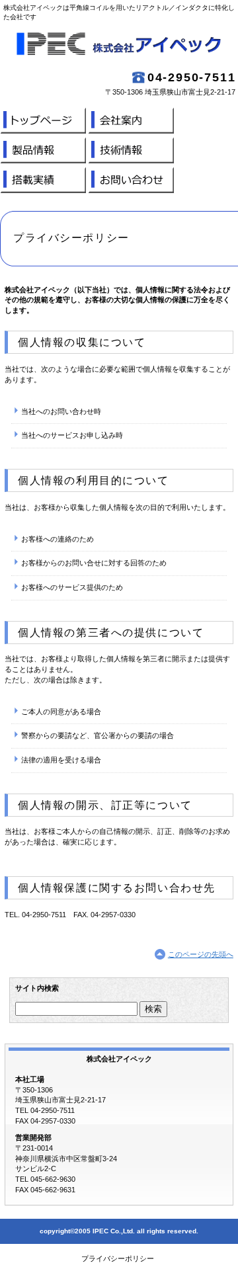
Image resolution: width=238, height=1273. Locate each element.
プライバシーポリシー (117, 1258)
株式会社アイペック (119, 46)
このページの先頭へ (200, 954)
